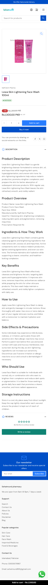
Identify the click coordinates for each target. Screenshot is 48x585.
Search (5, 504)
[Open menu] (43, 9)
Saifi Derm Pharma (8, 88)
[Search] (43, 18)
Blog (3, 520)
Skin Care (6, 533)
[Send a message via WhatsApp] (42, 574)
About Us (6, 510)
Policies (5, 514)
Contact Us (7, 507)
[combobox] (24, 18)
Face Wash (6, 539)
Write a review (24, 432)
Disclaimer (6, 517)
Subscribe (39, 473)
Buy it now (24, 129)
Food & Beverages (10, 546)
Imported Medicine (10, 542)
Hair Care (6, 536)
